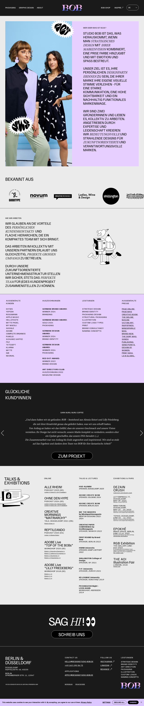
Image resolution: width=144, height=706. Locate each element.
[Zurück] (2, 433)
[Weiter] (141, 433)
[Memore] (70, 449)
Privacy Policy (86, 702)
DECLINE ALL (119, 702)
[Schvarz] (73, 449)
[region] (72, 8)
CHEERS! (133, 702)
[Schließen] (141, 702)
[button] (79, 675)
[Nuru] (68, 449)
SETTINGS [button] (106, 702)
